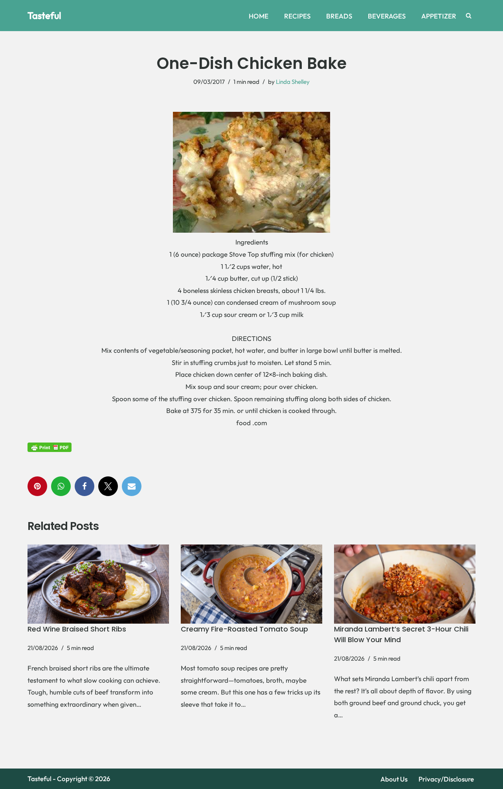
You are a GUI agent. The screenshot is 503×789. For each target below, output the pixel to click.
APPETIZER (438, 16)
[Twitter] (108, 486)
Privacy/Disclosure (446, 779)
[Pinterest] (37, 486)
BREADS (339, 16)
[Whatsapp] (61, 486)
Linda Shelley (293, 81)
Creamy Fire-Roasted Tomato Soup (244, 629)
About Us (394, 779)
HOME (258, 16)
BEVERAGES (387, 16)
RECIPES (297, 16)
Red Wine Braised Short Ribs (77, 629)
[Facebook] (84, 486)
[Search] (469, 16)
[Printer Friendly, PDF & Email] (50, 447)
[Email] (131, 486)
